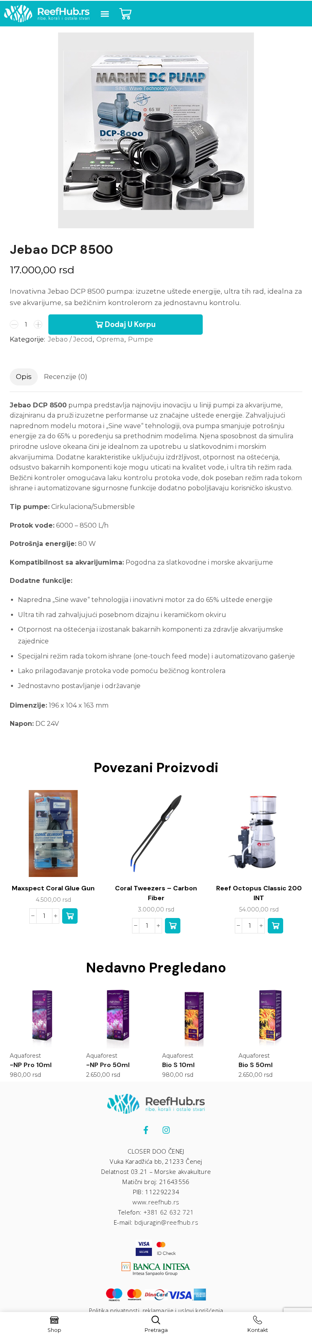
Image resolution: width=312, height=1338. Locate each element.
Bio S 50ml (255, 1065)
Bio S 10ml (178, 1065)
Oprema (110, 339)
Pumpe (140, 339)
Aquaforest (25, 1055)
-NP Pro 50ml (108, 1065)
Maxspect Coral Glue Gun (53, 888)
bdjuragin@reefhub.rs (166, 1222)
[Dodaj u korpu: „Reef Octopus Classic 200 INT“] (275, 925)
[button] (104, 13)
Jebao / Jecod (70, 339)
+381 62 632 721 (168, 1212)
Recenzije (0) (65, 376)
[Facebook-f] (146, 1130)
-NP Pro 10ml (31, 1065)
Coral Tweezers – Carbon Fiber (156, 893)
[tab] (24, 376)
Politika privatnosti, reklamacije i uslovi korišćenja (156, 1310)
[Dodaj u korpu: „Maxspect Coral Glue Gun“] (70, 916)
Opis (24, 376)
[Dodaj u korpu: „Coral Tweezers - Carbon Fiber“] (172, 925)
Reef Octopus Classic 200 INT (259, 893)
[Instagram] (166, 1130)
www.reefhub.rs (155, 1202)
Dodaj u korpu (130, 324)
